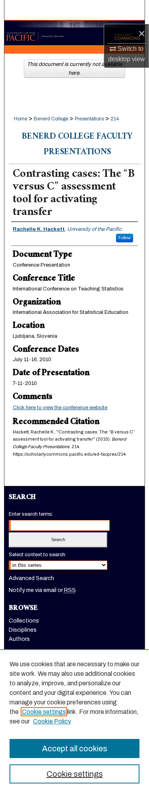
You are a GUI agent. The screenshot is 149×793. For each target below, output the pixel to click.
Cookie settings (44, 711)
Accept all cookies (74, 748)
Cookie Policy (52, 721)
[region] (74, 721)
